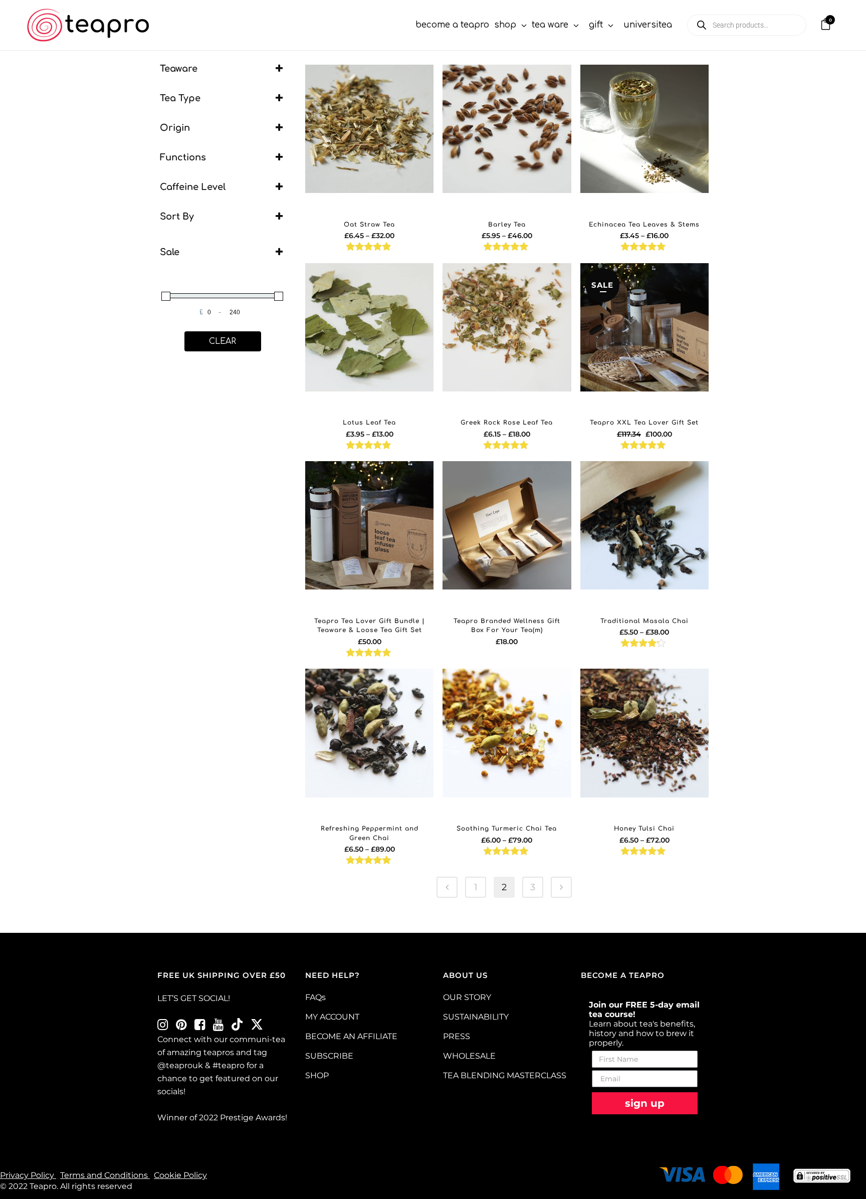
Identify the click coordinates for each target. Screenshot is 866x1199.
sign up (645, 1103)
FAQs (315, 997)
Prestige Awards (252, 1117)
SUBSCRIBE (329, 1056)
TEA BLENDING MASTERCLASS (504, 1075)
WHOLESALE (469, 1056)
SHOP (317, 1075)
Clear (222, 341)
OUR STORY (467, 997)
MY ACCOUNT (332, 1017)
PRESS (456, 1036)
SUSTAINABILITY (476, 1017)
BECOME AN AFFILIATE (351, 1036)
